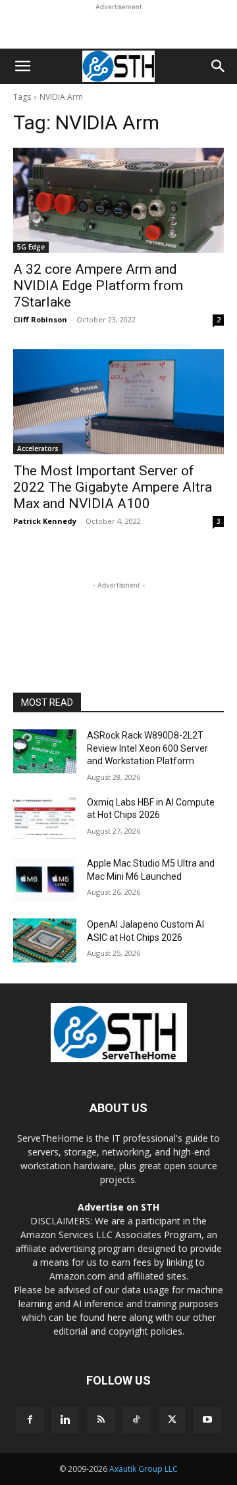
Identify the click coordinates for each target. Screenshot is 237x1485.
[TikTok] (136, 1420)
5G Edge (31, 246)
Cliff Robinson (40, 319)
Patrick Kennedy (44, 521)
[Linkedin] (65, 1420)
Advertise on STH (118, 1207)
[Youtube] (207, 1420)
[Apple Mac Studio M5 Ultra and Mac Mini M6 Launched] (44, 879)
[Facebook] (29, 1420)
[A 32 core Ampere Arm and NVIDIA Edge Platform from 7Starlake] (118, 200)
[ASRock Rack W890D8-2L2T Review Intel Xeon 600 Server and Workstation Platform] (44, 751)
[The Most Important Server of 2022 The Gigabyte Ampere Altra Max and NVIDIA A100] (118, 401)
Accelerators (38, 448)
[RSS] (101, 1420)
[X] (172, 1420)
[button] (22, 66)
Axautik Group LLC (143, 1468)
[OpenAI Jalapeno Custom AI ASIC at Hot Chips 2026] (44, 940)
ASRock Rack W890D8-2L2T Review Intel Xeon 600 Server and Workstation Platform (147, 748)
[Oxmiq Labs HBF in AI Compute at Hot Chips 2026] (44, 818)
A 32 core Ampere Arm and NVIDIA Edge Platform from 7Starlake (98, 285)
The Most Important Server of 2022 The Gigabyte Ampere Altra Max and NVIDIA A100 (112, 487)
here (116, 1317)
